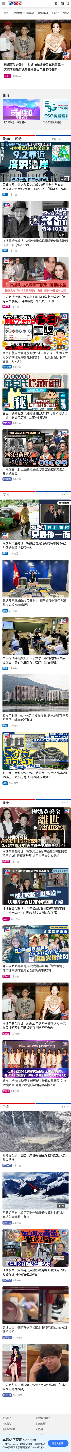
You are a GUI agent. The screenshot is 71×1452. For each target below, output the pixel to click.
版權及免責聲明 (43, 1417)
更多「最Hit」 (59, 139)
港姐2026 (30, 13)
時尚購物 (7, 423)
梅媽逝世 (18, 13)
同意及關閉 (57, 1443)
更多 (63, 495)
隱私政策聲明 (8, 1429)
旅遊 (9, 76)
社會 (5, 194)
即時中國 (7, 1165)
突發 (5, 251)
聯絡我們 (6, 1417)
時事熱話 (7, 367)
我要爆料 (40, 1429)
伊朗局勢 (55, 13)
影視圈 (6, 307)
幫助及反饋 (41, 1423)
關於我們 (6, 1423)
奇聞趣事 (7, 479)
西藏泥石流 (43, 13)
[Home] (15, 3)
